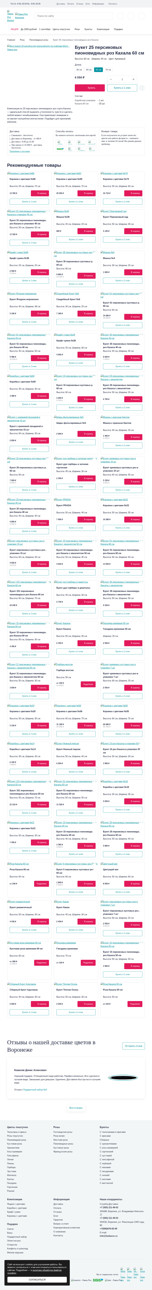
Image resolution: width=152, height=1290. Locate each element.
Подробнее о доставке (20, 151)
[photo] (29, 173)
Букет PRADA (63, 505)
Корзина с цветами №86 (22, 179)
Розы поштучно (15, 1136)
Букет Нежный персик (68, 749)
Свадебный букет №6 (68, 299)
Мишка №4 (109, 258)
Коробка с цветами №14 (23, 749)
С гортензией (106, 1151)
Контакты (113, 4)
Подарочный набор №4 (35, 1089)
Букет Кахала (63, 629)
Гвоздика (11, 1183)
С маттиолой (106, 1183)
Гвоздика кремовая (67, 948)
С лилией (104, 1175)
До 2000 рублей (29, 29)
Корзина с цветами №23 (116, 505)
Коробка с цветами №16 (116, 787)
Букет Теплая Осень (67, 989)
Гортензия (12, 1187)
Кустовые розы (61, 1147)
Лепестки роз (14, 1240)
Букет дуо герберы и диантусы (73, 587)
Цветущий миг (110, 869)
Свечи (10, 1229)
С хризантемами (108, 1143)
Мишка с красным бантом (117, 423)
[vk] (134, 3)
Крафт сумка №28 (66, 340)
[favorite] (131, 16)
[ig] (139, 3)
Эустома (11, 1171)
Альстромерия (14, 1151)
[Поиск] (109, 16)
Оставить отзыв (133, 1046)
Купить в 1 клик (122, 88)
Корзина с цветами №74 (116, 179)
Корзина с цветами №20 (22, 711)
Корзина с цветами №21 (22, 828)
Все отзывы (76, 1108)
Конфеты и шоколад (17, 1248)
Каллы (10, 1179)
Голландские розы (62, 1132)
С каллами (105, 1179)
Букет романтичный (21, 907)
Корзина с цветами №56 (69, 711)
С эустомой (106, 1155)
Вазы (9, 1232)
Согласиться (37, 1279)
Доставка (61, 4)
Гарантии (58, 1219)
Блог (88, 4)
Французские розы (62, 1151)
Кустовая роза (14, 1143)
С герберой (105, 1163)
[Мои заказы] (143, 3)
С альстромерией (109, 1147)
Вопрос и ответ (61, 1223)
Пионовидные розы (63, 1143)
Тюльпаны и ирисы (16, 1132)
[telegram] (129, 1275)
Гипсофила (12, 1155)
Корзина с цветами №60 (69, 179)
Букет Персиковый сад (115, 217)
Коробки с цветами (17, 1208)
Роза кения (59, 1136)
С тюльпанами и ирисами (113, 1132)
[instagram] (142, 1275)
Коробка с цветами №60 (23, 381)
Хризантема (13, 1147)
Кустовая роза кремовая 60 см (26, 948)
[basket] (141, 16)
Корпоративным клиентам (66, 1227)
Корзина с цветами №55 (116, 711)
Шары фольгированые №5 (71, 423)
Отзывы (79, 4)
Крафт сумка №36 (19, 258)
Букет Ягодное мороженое (24, 299)
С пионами (105, 1167)
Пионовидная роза (16, 1140)
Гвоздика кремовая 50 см (117, 629)
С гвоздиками (107, 1171)
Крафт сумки (13, 1212)
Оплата (70, 4)
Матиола (11, 1175)
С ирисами (105, 1136)
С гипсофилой (107, 1159)
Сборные (104, 1140)
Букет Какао (62, 907)
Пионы (10, 1163)
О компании (59, 1231)
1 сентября (44, 29)
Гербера (11, 1167)
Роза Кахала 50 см (113, 989)
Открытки (12, 1244)
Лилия (10, 1159)
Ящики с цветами (16, 1204)
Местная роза (60, 1140)
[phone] (120, 16)
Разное (10, 1191)
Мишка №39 (62, 217)
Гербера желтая (65, 670)
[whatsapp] (123, 1275)
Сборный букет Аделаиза (24, 989)
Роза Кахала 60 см (19, 869)
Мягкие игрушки (15, 1252)
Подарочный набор (17, 1237)
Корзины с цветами (17, 1216)
